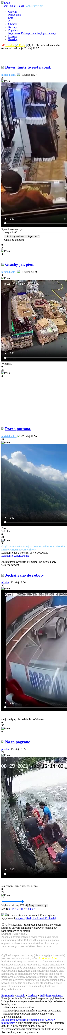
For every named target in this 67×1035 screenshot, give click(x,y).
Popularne (13, 30)
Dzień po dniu (29, 33)
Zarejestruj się (34, 5)
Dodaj (4, 5)
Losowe (12, 36)
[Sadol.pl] (5, 2)
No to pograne (17, 742)
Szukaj (12, 5)
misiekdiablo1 (8, 74)
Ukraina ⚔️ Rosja (15, 45)
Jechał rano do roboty (24, 575)
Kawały (12, 27)
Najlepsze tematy (46, 33)
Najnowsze (14, 33)
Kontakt (20, 995)
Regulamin (7, 995)
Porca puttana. (18, 429)
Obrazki (12, 23)
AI (9, 20)
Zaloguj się (7, 555)
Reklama (32, 995)
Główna (12, 11)
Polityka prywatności (51, 995)
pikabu (5, 582)
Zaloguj (21, 5)
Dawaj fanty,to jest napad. (28, 67)
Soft (10, 17)
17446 (19, 908)
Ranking (13, 39)
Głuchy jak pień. (19, 264)
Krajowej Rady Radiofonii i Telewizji (35, 918)
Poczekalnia (14, 14)
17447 (12, 908)
